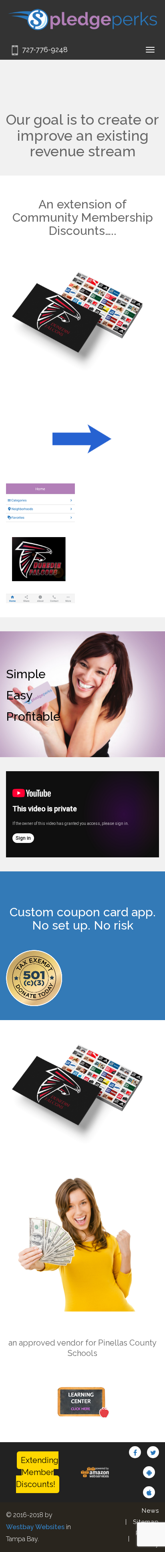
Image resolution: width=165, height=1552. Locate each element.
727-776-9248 (45, 49)
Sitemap (146, 1522)
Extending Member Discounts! (37, 1472)
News (150, 1510)
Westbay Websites (35, 1527)
